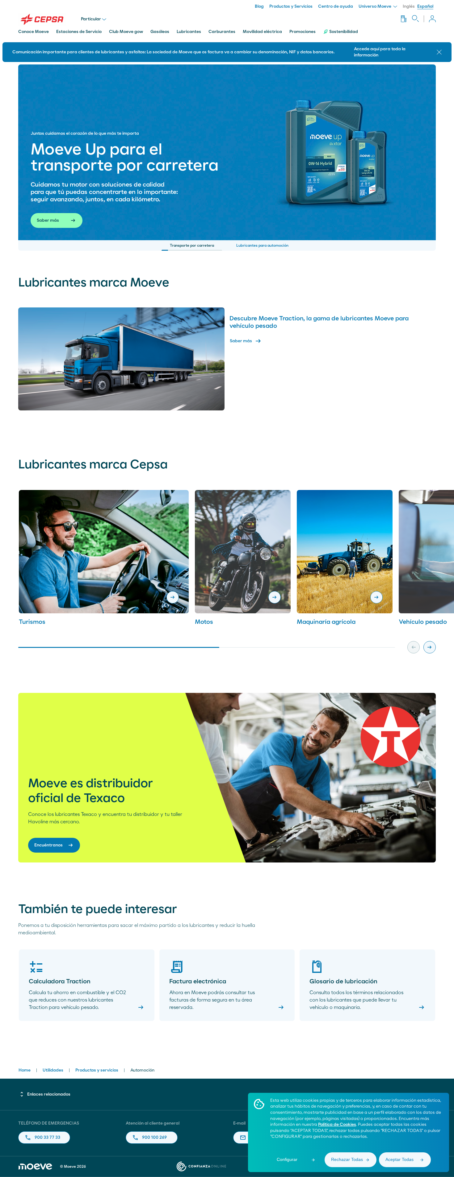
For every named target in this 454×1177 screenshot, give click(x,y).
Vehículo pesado (423, 622)
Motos (204, 622)
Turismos (32, 622)
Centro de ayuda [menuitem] (335, 6)
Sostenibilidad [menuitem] (343, 32)
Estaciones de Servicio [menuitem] (79, 32)
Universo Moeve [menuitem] (375, 6)
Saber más (246, 341)
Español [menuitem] (425, 6)
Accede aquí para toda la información (380, 52)
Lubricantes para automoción (262, 245)
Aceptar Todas (399, 1159)
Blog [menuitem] (259, 6)
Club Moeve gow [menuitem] (126, 32)
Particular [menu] (91, 19)
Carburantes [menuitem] (221, 32)
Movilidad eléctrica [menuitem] (262, 32)
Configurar (287, 1159)
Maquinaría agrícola (326, 622)
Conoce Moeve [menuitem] (33, 32)
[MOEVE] (49, 19)
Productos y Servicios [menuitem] (291, 6)
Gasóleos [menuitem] (159, 32)
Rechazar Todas (347, 1159)
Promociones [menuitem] (302, 32)
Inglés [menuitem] (409, 6)
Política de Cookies (337, 1124)
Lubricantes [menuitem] (189, 32)
